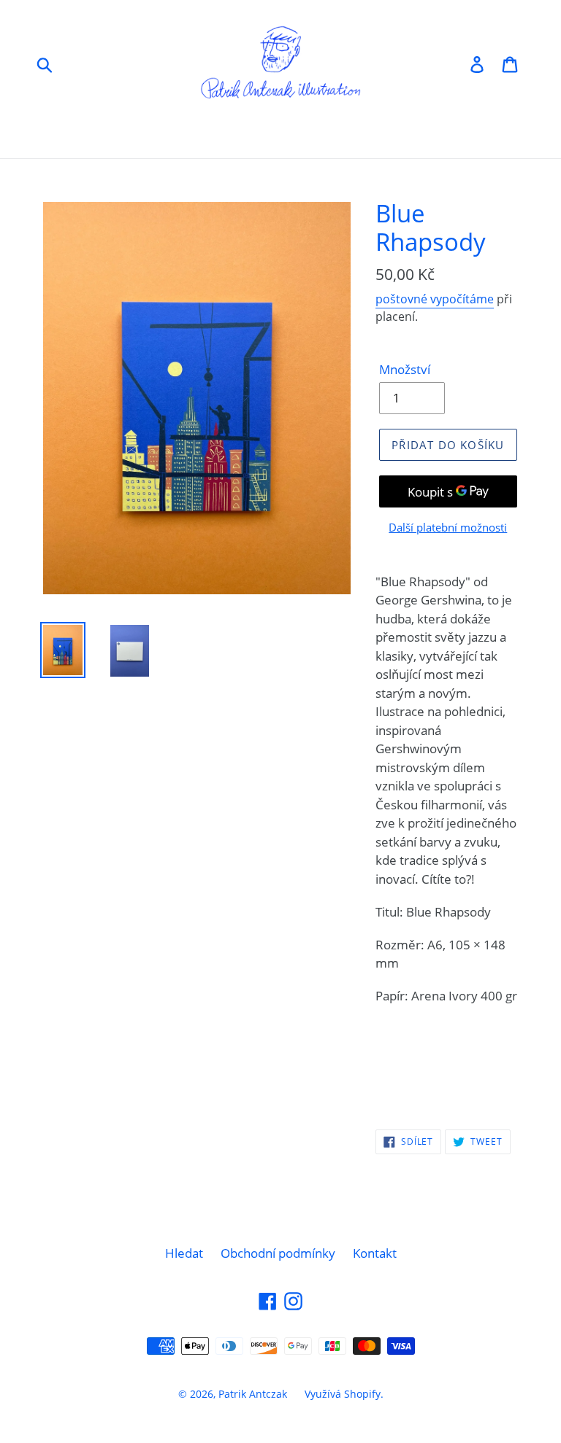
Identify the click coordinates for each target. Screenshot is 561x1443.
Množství (404, 369)
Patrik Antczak (252, 1394)
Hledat (184, 1253)
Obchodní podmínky (278, 1253)
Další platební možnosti (448, 527)
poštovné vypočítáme (434, 299)
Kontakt (375, 1253)
